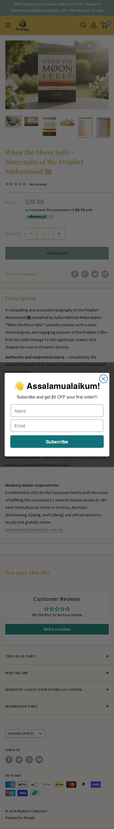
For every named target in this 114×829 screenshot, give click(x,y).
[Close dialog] (103, 379)
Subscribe (57, 441)
